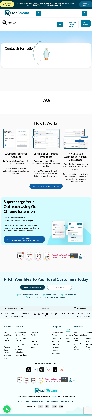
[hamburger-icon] (38, 13)
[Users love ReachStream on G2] (20, 259)
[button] (7, 4)
